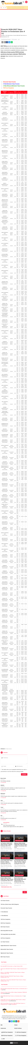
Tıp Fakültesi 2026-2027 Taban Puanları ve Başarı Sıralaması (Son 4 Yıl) (6, 845)
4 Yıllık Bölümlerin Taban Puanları (11, 84)
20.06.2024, (3, 786)
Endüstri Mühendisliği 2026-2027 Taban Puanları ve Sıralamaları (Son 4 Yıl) (7, 879)
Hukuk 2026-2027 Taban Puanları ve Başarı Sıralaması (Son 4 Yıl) (7, 862)
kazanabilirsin (6, 822)
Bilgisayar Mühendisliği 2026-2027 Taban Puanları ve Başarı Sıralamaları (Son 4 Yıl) (20, 845)
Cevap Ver (4, 782)
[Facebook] (9, 1021)
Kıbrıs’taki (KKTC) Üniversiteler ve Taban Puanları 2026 (11, 966)
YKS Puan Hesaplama (8, 88)
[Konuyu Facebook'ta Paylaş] (7, 42)
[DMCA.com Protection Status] (14, 1043)
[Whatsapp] (14, 1021)
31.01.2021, (5, 823)
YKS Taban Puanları (8, 748)
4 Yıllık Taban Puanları (9, 35)
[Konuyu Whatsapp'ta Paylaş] (12, 42)
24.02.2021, (3, 808)
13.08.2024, (3, 779)
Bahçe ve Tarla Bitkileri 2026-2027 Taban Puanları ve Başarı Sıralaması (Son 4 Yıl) (16, 7)
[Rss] (18, 1021)
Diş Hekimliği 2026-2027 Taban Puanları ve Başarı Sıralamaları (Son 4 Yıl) (20, 862)
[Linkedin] (16, 1021)
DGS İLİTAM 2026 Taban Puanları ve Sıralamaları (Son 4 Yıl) (12, 996)
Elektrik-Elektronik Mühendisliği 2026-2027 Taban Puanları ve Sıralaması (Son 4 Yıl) (20, 880)
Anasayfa (2, 35)
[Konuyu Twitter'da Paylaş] (9, 42)
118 (7, 868)
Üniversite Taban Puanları (9, 82)
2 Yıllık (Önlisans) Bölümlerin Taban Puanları (14, 86)
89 (7, 850)
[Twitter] (12, 1021)
